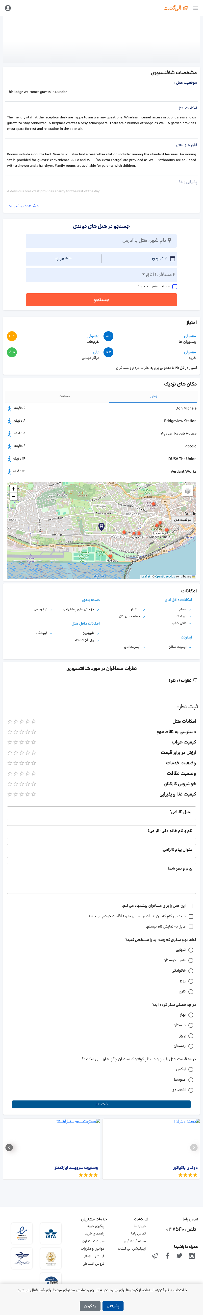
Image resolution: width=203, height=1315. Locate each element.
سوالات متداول (93, 1241)
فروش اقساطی (93, 1263)
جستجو (101, 299)
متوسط (180, 1080)
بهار (183, 1015)
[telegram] (155, 1256)
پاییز (182, 1036)
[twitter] (180, 1256)
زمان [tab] (153, 396)
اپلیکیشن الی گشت (132, 1248)
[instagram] (192, 1256)
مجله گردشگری (135, 1241)
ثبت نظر (101, 1104)
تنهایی (181, 950)
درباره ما (140, 1226)
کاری (182, 991)
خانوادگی (179, 971)
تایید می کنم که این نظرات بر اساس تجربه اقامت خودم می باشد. (136, 916)
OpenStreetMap (165, 577)
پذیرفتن (113, 1306)
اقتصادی (179, 1090)
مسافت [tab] (64, 396)
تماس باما (138, 1233)
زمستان (180, 1046)
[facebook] (167, 1256)
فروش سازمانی (93, 1256)
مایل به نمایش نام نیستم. (166, 927)
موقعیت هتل (182, 520)
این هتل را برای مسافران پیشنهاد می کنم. (154, 906)
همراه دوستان (174, 960)
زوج (183, 981)
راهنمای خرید (94, 1233)
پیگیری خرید (95, 1226)
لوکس (181, 1069)
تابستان (180, 1025)
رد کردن (90, 1306)
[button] (101, 527)
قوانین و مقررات (92, 1248)
